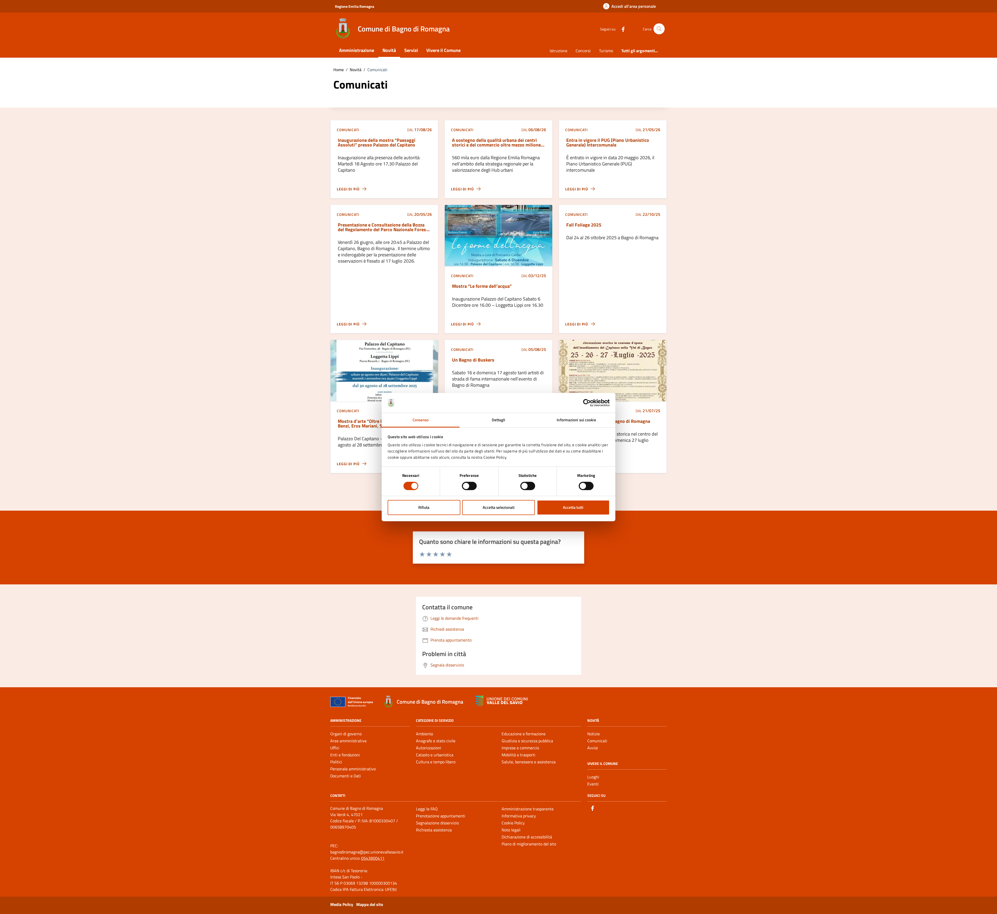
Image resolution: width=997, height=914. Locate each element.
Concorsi (583, 51)
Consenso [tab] (421, 420)
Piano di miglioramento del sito (529, 844)
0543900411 (373, 858)
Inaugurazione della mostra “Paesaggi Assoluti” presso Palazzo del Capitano (376, 142)
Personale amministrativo (353, 769)
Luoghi (593, 777)
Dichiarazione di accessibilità (527, 837)
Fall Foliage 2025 (583, 225)
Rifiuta (423, 507)
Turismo (606, 51)
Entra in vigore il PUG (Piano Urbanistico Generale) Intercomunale (607, 142)
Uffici (334, 748)
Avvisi (592, 748)
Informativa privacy (519, 816)
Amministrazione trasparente (528, 809)
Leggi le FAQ (427, 809)
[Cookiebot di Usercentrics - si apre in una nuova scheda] (587, 403)
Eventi (593, 784)
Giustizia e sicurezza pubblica (527, 741)
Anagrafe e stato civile (435, 741)
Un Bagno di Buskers (473, 360)
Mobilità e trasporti (518, 755)
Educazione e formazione (523, 734)
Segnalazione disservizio (437, 823)
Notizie (593, 734)
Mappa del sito (369, 904)
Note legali (511, 830)
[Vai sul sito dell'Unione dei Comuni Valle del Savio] (502, 701)
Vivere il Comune (443, 50)
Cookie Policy (513, 823)
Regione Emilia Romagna (354, 6)
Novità (389, 50)
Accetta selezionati (499, 507)
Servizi (411, 50)
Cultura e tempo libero (435, 762)
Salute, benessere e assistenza (529, 762)
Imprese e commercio (520, 748)
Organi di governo (346, 734)
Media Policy (341, 904)
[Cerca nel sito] (659, 29)
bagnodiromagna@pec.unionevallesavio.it (366, 852)
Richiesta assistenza (434, 830)
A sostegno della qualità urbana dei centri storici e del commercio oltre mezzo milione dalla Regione (496, 142)
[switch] (469, 486)
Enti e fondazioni (345, 755)
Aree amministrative (348, 741)
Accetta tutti (573, 507)
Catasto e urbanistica (434, 755)
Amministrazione (356, 50)
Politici (336, 762)
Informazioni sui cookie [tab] (576, 420)
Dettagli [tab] (499, 420)
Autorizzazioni (428, 748)
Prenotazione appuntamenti (440, 816)
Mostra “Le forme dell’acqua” (482, 286)
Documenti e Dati (345, 776)
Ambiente (424, 734)
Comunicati (597, 741)
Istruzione (558, 51)
